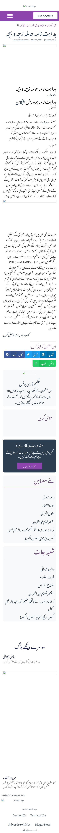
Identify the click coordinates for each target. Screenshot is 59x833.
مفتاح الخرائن (47, 513)
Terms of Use (38, 815)
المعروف (51, 94)
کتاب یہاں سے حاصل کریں (16, 334)
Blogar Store (43, 824)
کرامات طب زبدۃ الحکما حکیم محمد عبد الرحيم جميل (31, 529)
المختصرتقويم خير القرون (43, 521)
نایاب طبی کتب (24, 25)
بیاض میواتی (48, 496)
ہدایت (45, 121)
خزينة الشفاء (48, 504)
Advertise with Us (19, 824)
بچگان (20, 101)
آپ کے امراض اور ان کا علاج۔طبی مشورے (42, 25)
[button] (10, 15)
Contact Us (19, 815)
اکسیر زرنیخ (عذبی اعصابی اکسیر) (39, 537)
